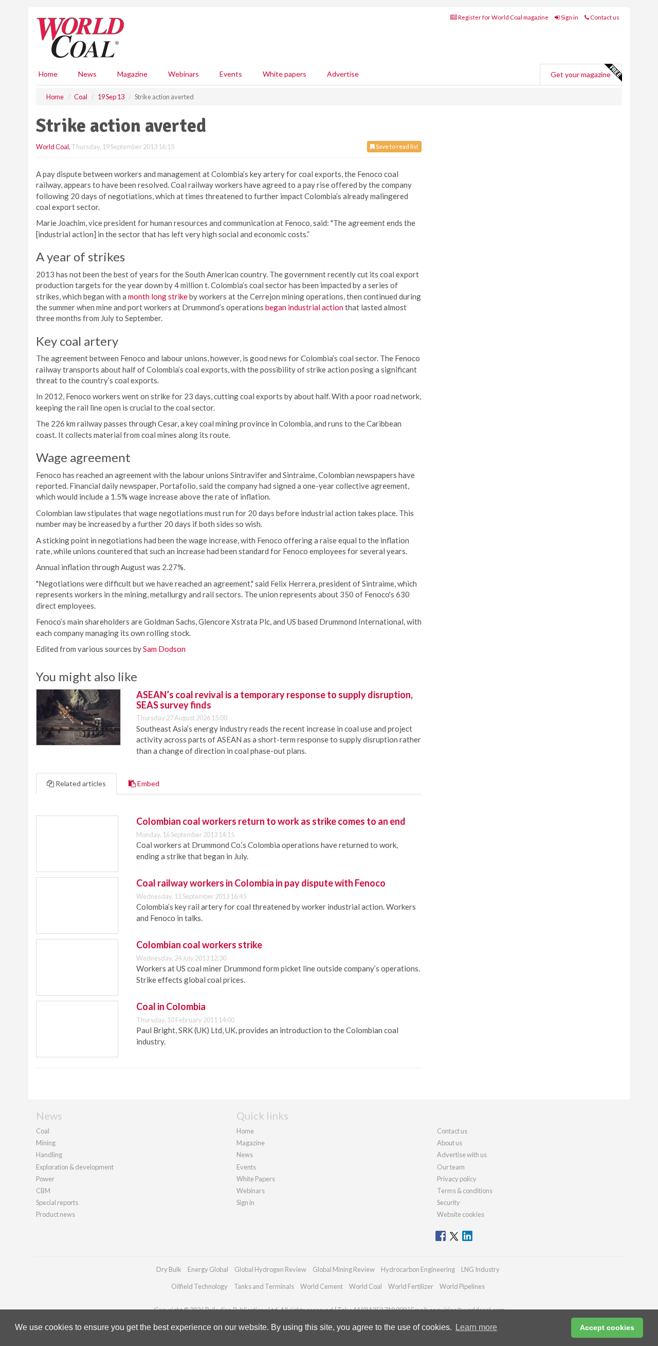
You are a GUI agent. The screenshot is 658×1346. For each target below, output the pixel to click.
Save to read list (396, 146)
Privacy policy (457, 1179)
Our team (451, 1167)
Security (448, 1202)
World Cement (321, 1286)
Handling (49, 1154)
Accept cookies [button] (607, 1327)
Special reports (57, 1202)
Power (45, 1179)
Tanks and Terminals (264, 1286)
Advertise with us (462, 1154)
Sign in (569, 17)
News (244, 1154)
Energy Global (208, 1269)
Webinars (183, 73)
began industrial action (304, 307)
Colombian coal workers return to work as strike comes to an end (271, 821)
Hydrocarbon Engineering (418, 1269)
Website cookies (460, 1214)
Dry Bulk (168, 1269)
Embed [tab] (147, 783)
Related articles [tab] (80, 783)
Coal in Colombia (171, 1006)
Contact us (604, 17)
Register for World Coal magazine (503, 17)
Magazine (132, 73)
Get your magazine (581, 74)
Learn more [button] (476, 1327)
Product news (55, 1214)
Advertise (343, 73)
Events (231, 73)
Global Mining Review (344, 1269)
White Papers (255, 1179)
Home (48, 73)
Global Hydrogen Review (270, 1269)
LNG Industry (480, 1269)
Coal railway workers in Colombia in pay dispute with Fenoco (261, 883)
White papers (284, 73)
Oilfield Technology (199, 1286)
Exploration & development (75, 1167)
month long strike (158, 296)
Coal (42, 1131)
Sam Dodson (164, 648)
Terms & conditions (464, 1190)
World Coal (52, 147)
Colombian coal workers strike (199, 944)
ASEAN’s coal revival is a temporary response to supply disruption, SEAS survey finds (274, 700)
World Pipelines (462, 1286)
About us (449, 1143)
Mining (46, 1143)
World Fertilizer (410, 1286)
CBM (43, 1190)
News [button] (87, 73)
